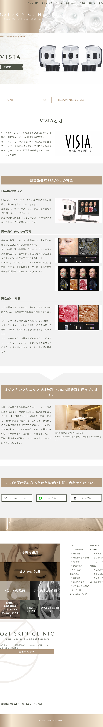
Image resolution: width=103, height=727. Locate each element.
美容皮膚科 (78, 578)
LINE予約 (51, 498)
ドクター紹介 (47, 3)
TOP (72, 546)
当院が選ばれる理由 (81, 558)
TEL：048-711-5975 (17, 498)
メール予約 (86, 498)
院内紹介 (77, 562)
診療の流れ (78, 566)
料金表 (82, 3)
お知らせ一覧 (75, 590)
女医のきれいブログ (78, 594)
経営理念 (77, 554)
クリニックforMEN (81, 586)
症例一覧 (91, 3)
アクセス (59, 3)
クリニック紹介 (32, 3)
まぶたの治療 (79, 582)
